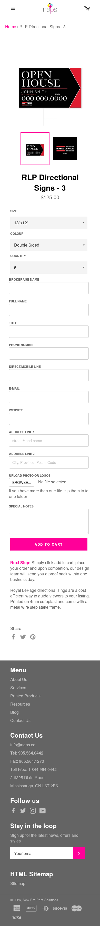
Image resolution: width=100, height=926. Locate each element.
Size (13, 211)
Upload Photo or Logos (30, 475)
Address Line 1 (22, 432)
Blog (14, 712)
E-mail (14, 388)
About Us (18, 679)
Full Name (18, 301)
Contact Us (20, 720)
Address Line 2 (22, 453)
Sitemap (17, 883)
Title (13, 323)
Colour (17, 233)
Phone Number (22, 344)
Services (18, 687)
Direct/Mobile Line (25, 366)
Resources (20, 704)
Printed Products (25, 696)
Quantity (18, 256)
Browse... (21, 482)
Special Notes (21, 506)
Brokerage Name (24, 279)
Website (16, 410)
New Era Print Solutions (40, 899)
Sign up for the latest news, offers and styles (44, 838)
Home (10, 26)
